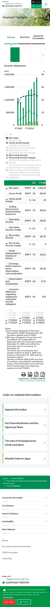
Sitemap (5, 540)
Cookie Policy (7, 559)
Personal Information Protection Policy (16, 546)
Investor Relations (18, 478)
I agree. (9, 602)
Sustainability (8, 521)
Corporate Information (12, 497)
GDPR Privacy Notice (10, 553)
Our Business (8, 505)
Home (5, 478)
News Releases (8, 529)
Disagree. (24, 602)
